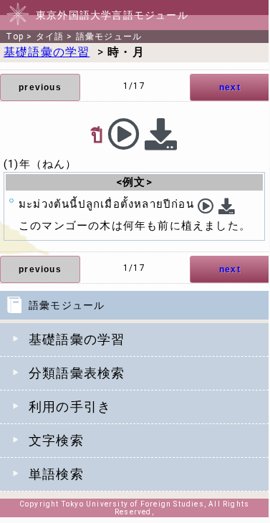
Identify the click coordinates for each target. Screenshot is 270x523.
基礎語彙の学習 (77, 339)
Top (15, 37)
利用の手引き (70, 406)
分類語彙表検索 (77, 372)
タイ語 (50, 37)
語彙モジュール (109, 37)
